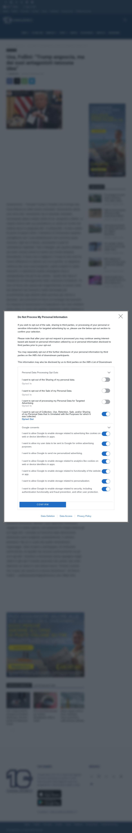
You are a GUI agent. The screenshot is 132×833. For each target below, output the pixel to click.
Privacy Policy (84, 516)
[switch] (106, 379)
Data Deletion (48, 516)
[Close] (122, 317)
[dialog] (66, 416)
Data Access (66, 516)
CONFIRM (43, 504)
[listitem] (66, 372)
